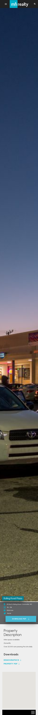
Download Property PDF (12, 663)
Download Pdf (19, 619)
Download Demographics (12, 660)
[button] (19, 687)
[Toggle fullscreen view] (33, 712)
